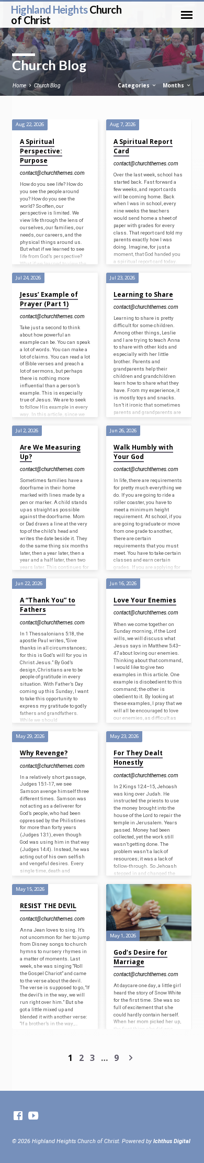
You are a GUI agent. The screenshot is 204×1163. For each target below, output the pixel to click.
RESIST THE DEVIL (48, 905)
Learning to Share (143, 294)
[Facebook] (18, 1116)
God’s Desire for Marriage (140, 957)
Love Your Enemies (145, 600)
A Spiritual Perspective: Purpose (41, 151)
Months (174, 85)
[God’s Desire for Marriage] (148, 912)
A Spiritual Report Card (143, 146)
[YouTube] (33, 1116)
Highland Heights (66, 14)
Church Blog (47, 85)
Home (19, 85)
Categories (134, 85)
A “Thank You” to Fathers (47, 605)
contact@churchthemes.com (52, 173)
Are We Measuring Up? (50, 452)
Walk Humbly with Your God (143, 452)
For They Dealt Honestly (138, 757)
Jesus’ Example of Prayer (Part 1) (49, 299)
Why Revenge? (43, 752)
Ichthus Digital (171, 1141)
